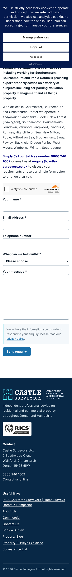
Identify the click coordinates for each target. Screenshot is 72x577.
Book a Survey (13, 530)
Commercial (11, 517)
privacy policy (15, 338)
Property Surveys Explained (23, 543)
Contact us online (15, 479)
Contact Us (11, 524)
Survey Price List (15, 549)
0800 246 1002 (14, 474)
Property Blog (13, 536)
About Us (9, 511)
